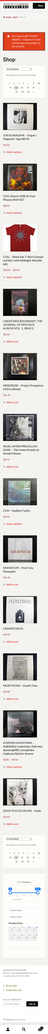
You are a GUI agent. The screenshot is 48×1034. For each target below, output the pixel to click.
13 (22, 87)
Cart (37, 1027)
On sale (17, 899)
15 (34, 87)
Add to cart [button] (12, 341)
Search (24, 1029)
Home (8, 17)
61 (17, 92)
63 (28, 92)
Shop (15, 17)
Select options (14, 152)
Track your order (14, 990)
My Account (11, 986)
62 (22, 92)
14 (28, 87)
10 (39, 83)
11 (10, 87)
